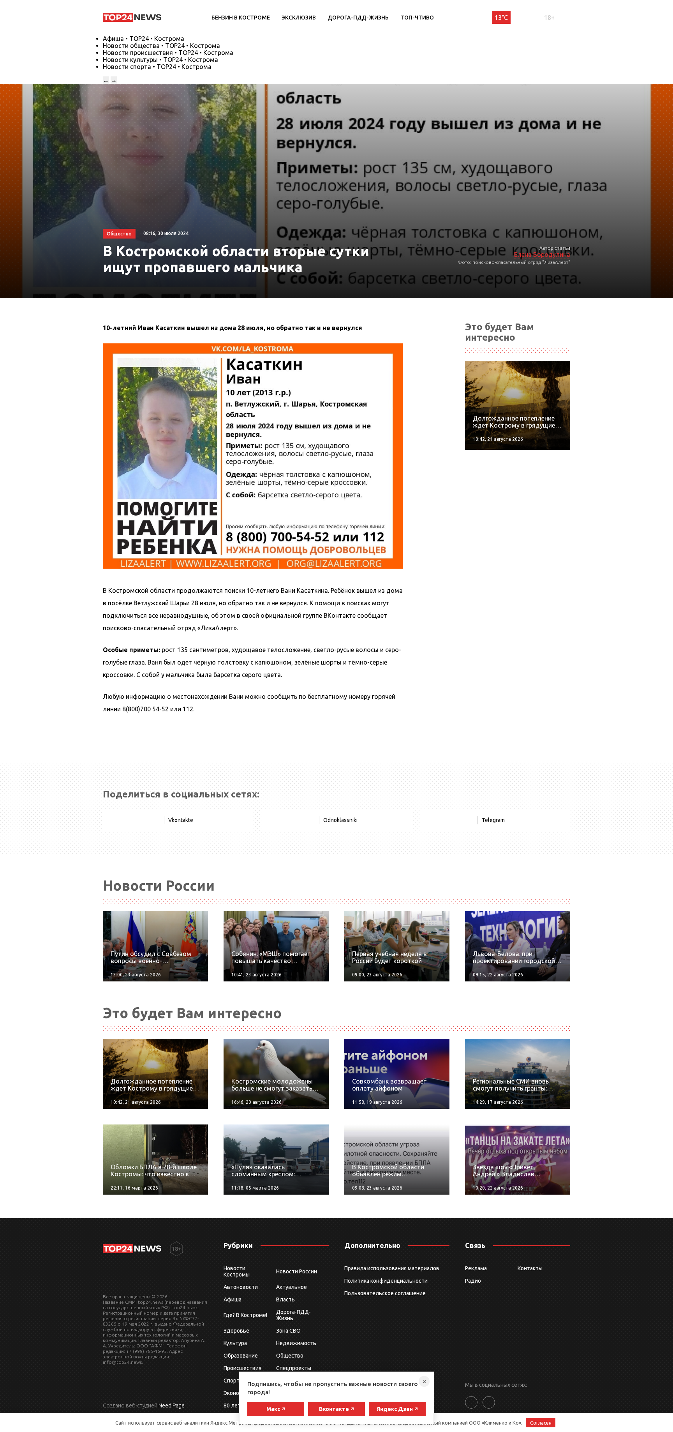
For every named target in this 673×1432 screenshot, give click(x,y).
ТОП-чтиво (417, 17)
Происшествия (242, 1368)
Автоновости (241, 1287)
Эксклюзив (299, 17)
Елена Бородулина (542, 254)
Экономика (238, 1393)
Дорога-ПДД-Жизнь (358, 17)
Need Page (172, 1405)
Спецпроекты (293, 1368)
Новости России (296, 1271)
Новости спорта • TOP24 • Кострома (157, 66)
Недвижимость (296, 1343)
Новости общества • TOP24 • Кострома (161, 45)
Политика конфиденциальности (386, 1281)
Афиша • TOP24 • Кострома (143, 38)
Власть (285, 1299)
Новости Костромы (237, 1271)
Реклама (476, 1268)
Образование (241, 1355)
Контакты (530, 1268)
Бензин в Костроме (240, 17)
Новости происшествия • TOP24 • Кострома (168, 52)
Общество (289, 1355)
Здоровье (236, 1331)
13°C (501, 17)
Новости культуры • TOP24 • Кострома (160, 59)
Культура (235, 1343)
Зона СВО (288, 1331)
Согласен (540, 1422)
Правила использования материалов (391, 1268)
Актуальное (291, 1287)
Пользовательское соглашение (385, 1293)
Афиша (232, 1299)
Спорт (232, 1380)
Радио (473, 1281)
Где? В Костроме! (245, 1315)
